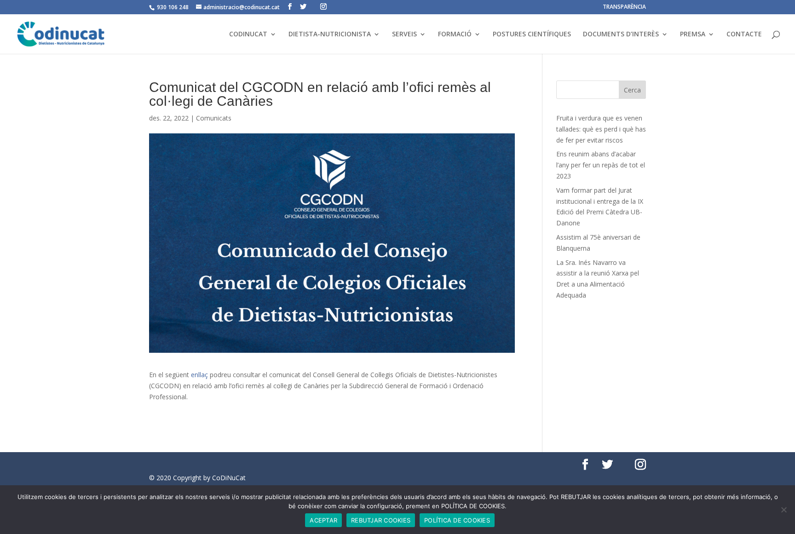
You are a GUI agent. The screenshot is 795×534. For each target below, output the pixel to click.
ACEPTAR (323, 520)
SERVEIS (404, 34)
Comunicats (213, 118)
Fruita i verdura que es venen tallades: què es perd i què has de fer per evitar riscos (601, 129)
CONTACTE (744, 34)
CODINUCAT (248, 34)
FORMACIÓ (455, 34)
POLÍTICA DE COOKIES (457, 520)
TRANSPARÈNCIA (624, 7)
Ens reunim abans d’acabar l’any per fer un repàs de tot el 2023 (600, 164)
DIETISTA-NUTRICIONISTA (329, 34)
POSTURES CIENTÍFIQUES (532, 34)
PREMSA (692, 34)
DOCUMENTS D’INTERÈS (621, 34)
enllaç (199, 374)
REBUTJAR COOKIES (380, 520)
